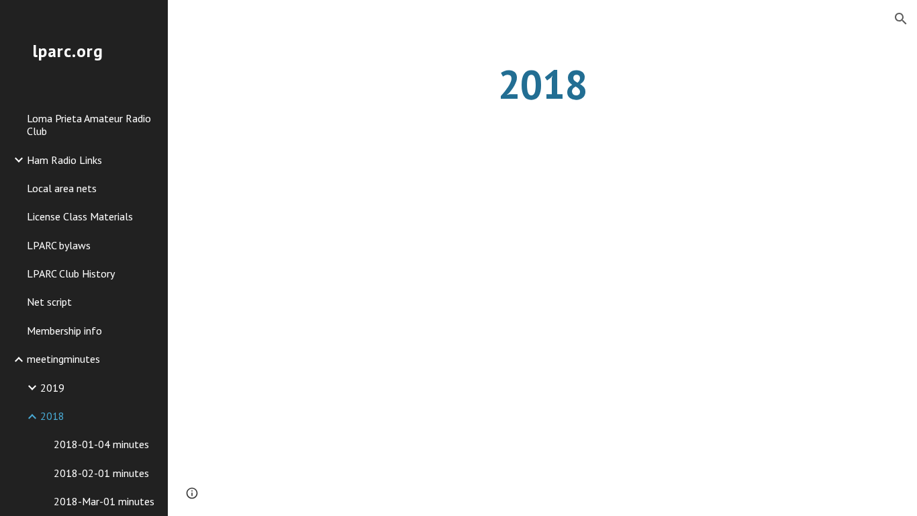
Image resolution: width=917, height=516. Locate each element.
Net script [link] (49, 301)
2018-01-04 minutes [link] (101, 444)
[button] (901, 19)
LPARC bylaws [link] (59, 245)
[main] (543, 84)
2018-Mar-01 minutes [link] (104, 501)
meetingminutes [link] (63, 359)
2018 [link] (52, 416)
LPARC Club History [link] (71, 273)
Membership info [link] (64, 330)
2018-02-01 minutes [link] (101, 473)
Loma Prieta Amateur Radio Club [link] (89, 125)
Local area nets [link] (62, 188)
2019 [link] (52, 387)
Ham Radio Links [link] (64, 160)
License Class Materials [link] (80, 216)
